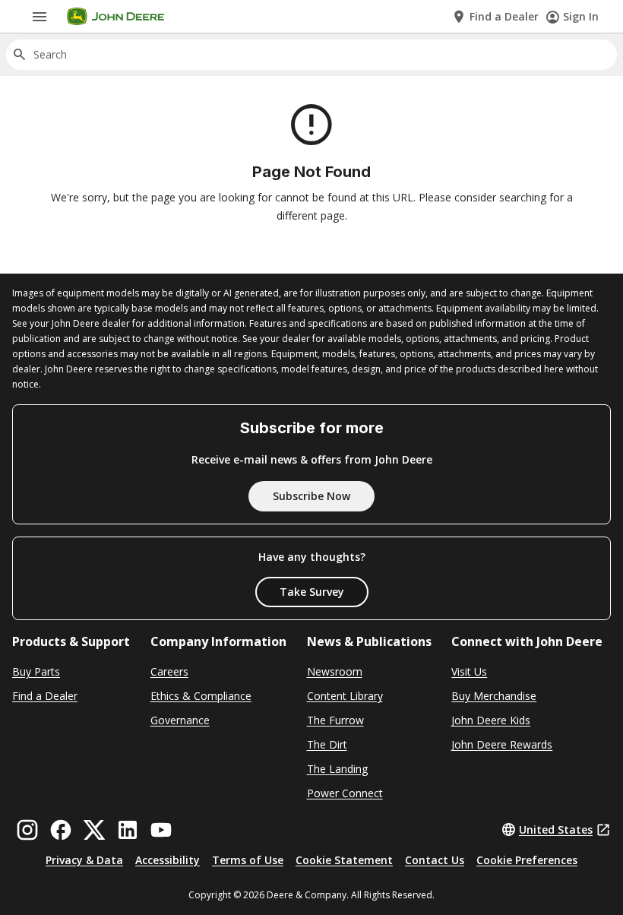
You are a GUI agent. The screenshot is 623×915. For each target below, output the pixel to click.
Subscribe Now (311, 496)
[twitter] (94, 830)
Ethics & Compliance (200, 696)
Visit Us (469, 671)
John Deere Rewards (501, 744)
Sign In (581, 16)
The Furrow (335, 720)
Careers (169, 671)
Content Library (345, 696)
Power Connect (345, 793)
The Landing (337, 768)
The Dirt (327, 744)
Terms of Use (247, 860)
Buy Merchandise (493, 696)
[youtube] (161, 830)
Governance (180, 720)
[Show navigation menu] (39, 17)
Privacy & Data (84, 860)
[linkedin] (127, 830)
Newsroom (334, 671)
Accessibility (167, 860)
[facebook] (61, 830)
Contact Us (434, 860)
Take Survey (312, 591)
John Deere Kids (490, 720)
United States (556, 829)
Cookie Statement (344, 860)
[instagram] (27, 830)
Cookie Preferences (526, 860)
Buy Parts (36, 671)
